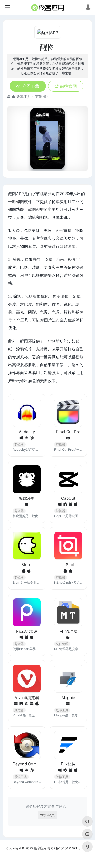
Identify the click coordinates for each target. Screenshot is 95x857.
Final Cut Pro (68, 431)
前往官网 (68, 86)
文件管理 (62, 644)
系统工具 (20, 777)
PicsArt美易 (27, 631)
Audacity (27, 431)
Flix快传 (68, 763)
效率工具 (23, 96)
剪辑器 (40, 96)
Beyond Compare (27, 763)
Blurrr (26, 564)
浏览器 (19, 710)
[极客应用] (47, 7)
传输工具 (62, 777)
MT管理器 (68, 631)
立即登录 (47, 815)
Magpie (68, 697)
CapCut (68, 498)
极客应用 (40, 848)
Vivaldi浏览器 (27, 697)
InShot (68, 564)
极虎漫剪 (27, 498)
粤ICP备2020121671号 (63, 848)
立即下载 (30, 86)
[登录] (88, 8)
